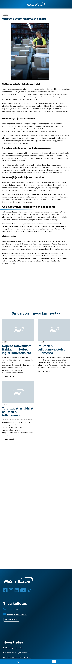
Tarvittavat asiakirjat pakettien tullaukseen (17, 412)
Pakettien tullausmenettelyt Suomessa (51, 349)
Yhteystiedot (11, 620)
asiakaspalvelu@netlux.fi (17, 614)
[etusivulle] (35, 5)
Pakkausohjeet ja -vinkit (12, 648)
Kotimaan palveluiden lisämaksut (17, 657)
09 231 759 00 (12, 609)
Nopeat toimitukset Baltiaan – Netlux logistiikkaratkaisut (17, 349)
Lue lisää (9, 377)
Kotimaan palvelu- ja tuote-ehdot (16, 653)
